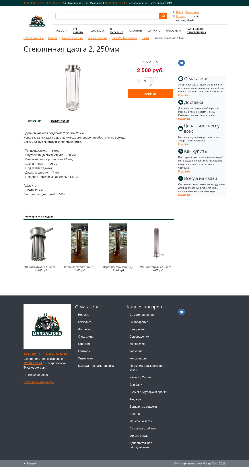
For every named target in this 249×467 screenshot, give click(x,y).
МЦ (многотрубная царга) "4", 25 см (46, 267)
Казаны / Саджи (140, 377)
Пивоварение (139, 322)
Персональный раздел (39, 382)
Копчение (136, 351)
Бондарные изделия (143, 406)
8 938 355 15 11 (33, 3)
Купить (150, 94)
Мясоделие (137, 344)
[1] (143, 62)
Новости (61, 30)
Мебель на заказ (141, 421)
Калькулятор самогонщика (196, 30)
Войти (179, 12)
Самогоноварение (142, 314)
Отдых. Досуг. (139, 435)
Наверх (30, 463)
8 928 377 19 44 (115, 3)
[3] (150, 62)
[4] (153, 62)
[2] (147, 62)
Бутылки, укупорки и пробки (148, 392)
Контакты (154, 30)
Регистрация (192, 12)
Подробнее (184, 95)
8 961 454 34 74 (54, 3)
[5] (156, 62)
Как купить (78, 30)
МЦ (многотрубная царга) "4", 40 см (162, 267)
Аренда (135, 414)
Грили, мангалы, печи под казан (147, 367)
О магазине (116, 30)
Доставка (98, 30)
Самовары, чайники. (143, 428)
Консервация (138, 358)
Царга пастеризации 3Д (79, 267)
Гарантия (135, 30)
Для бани (136, 384)
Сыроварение (139, 336)
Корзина (180, 16)
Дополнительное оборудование (141, 445)
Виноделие (137, 329)
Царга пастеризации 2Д (118, 267)
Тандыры (136, 399)
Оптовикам (174, 30)
